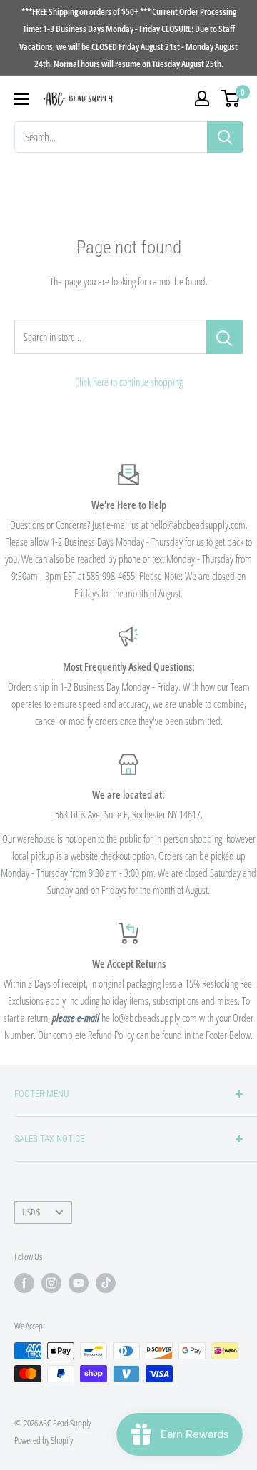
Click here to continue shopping (129, 382)
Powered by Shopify (43, 1440)
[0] (231, 98)
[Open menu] (21, 99)
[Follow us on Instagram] (51, 1283)
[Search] (225, 137)
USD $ (31, 1211)
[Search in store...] (224, 337)
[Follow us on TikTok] (106, 1283)
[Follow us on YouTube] (79, 1283)
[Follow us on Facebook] (24, 1283)
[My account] (202, 98)
